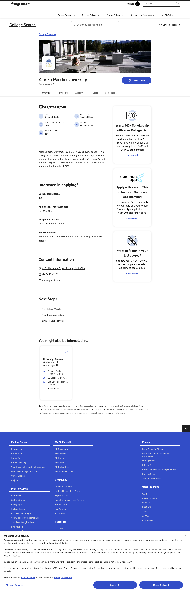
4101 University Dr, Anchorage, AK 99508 (63, 268)
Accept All (115, 585)
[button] (40, 373)
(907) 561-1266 (50, 274)
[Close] (185, 535)
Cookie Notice (28, 577)
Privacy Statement (63, 577)
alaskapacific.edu (51, 280)
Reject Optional (161, 585)
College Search (23, 25)
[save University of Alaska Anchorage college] (66, 352)
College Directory (47, 34)
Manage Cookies (14, 585)
